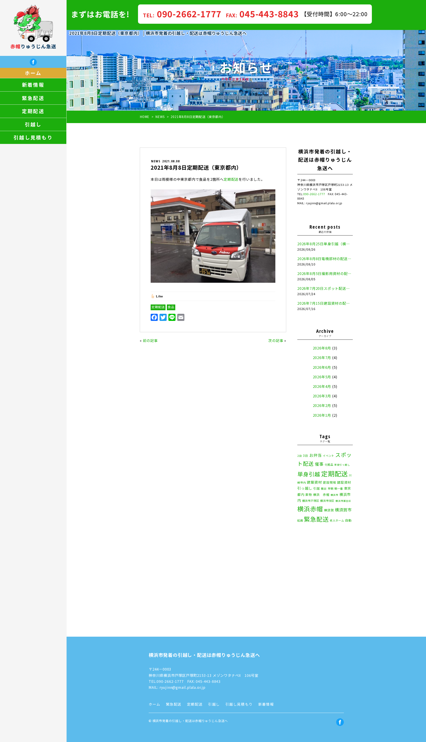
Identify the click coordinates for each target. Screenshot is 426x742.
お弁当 (315, 455)
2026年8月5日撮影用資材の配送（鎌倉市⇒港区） (325, 273)
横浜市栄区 (327, 501)
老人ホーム (337, 520)
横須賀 (329, 510)
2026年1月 (322, 415)
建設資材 (344, 482)
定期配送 (33, 111)
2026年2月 (322, 405)
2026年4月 (322, 386)
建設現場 (329, 482)
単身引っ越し (342, 464)
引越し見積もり (33, 137)
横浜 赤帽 (321, 494)
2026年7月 (322, 357)
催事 (319, 464)
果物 (308, 494)
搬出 (324, 489)
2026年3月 (322, 395)
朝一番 (338, 489)
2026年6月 (322, 367)
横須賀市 (343, 509)
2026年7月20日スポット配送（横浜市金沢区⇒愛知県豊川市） (325, 288)
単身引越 (308, 474)
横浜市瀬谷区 (343, 501)
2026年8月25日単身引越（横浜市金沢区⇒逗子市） (325, 243)
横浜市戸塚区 (310, 501)
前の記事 (150, 340)
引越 (316, 488)
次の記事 (275, 340)
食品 (171, 307)
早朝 (330, 489)
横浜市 (334, 495)
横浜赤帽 (310, 508)
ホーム (33, 73)
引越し (33, 124)
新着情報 (33, 84)
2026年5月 (322, 376)
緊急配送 (33, 98)
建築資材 (314, 482)
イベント (328, 456)
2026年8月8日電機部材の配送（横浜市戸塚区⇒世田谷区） (325, 258)
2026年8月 (322, 348)
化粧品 (329, 465)
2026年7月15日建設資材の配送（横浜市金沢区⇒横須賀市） (325, 303)
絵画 (300, 520)
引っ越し (304, 488)
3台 (305, 455)
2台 (299, 456)
